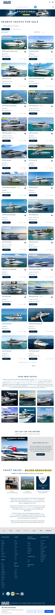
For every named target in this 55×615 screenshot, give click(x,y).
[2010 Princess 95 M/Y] (41, 342)
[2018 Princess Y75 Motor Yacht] (14, 42)
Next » (34, 365)
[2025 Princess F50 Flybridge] (14, 260)
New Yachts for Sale (2, 565)
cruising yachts (49, 382)
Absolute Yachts (25, 381)
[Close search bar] (53, 7)
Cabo (42, 542)
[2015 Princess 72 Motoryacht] (14, 97)
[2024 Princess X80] (41, 42)
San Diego (43, 558)
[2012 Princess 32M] (14, 315)
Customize (30, 611)
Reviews (29, 543)
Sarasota (42, 559)
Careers (29, 553)
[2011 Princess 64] (41, 151)
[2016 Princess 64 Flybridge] (14, 179)
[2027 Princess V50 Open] (41, 260)
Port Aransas (43, 556)
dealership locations (28, 507)
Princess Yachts (7, 381)
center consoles (34, 382)
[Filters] (35, 7)
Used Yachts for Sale (16, 542)
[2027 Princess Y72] (14, 70)
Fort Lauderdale (44, 546)
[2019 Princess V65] (41, 124)
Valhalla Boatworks (47, 379)
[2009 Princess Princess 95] (41, 315)
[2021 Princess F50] (14, 288)
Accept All (48, 611)
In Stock (2, 587)
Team (29, 542)
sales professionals (33, 500)
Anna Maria (43, 540)
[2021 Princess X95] (14, 342)
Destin (42, 545)
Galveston (43, 548)
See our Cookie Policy (7, 613)
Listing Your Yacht (15, 571)
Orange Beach (43, 555)
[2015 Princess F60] (41, 179)
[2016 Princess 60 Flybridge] (14, 206)
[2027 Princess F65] (41, 97)
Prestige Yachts (16, 381)
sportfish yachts (23, 382)
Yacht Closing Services (16, 576)
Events (29, 561)
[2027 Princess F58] (41, 206)
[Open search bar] (50, 2)
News (29, 559)
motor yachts (13, 382)
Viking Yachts (37, 379)
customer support (32, 386)
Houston (42, 550)
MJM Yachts (35, 381)
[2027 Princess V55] (14, 233)
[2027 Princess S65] (14, 124)
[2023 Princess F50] (41, 233)
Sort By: (37, 32)
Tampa (42, 561)
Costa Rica (43, 543)
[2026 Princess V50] (41, 288)
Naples (42, 553)
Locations (29, 548)
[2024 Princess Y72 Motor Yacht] (41, 70)
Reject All (39, 611)
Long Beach (43, 551)
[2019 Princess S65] (14, 151)
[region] (27, 610)
